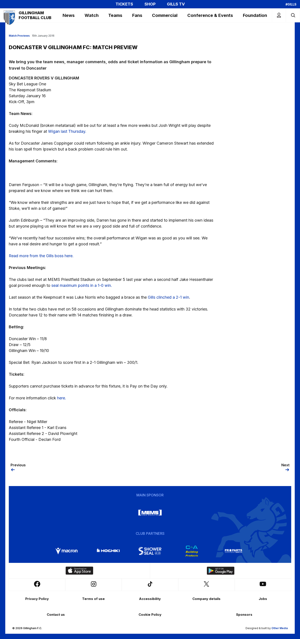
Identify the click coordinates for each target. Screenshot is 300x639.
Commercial (164, 15)
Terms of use (93, 599)
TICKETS (124, 4)
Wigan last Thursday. (67, 131)
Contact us (56, 614)
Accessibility (150, 599)
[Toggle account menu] (279, 15)
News (69, 15)
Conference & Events (210, 15)
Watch (92, 15)
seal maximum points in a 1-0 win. (82, 285)
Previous (18, 465)
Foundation (255, 15)
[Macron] (66, 551)
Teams (115, 15)
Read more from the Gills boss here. (41, 255)
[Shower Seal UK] (150, 551)
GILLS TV (176, 4)
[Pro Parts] (233, 551)
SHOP (150, 4)
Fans (137, 15)
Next (285, 465)
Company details (206, 599)
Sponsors (244, 614)
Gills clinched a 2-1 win (168, 297)
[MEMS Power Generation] (150, 512)
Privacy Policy (37, 599)
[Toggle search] (293, 15)
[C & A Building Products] (192, 551)
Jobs (263, 599)
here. (61, 398)
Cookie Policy (150, 614)
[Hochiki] (108, 551)
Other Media (279, 628)
